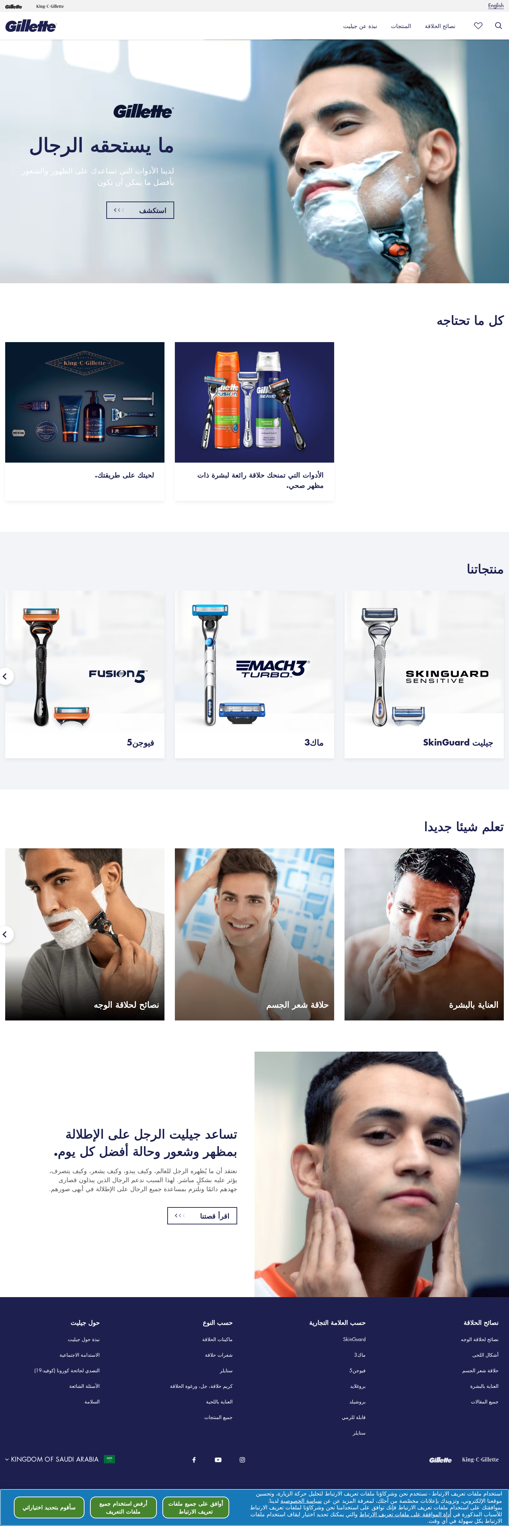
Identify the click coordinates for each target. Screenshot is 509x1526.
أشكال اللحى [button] (485, 1354)
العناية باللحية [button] (219, 1401)
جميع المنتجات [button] (218, 1416)
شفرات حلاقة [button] (219, 1354)
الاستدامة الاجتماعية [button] (80, 1354)
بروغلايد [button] (358, 1385)
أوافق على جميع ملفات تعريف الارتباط (195, 1507)
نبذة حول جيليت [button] (84, 1339)
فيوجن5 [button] (357, 1370)
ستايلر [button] (226, 1370)
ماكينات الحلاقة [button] (217, 1339)
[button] (14, 6)
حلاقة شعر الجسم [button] (480, 1370)
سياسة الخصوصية (301, 1501)
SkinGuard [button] (354, 1339)
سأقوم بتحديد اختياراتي (49, 1507)
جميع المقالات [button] (485, 1401)
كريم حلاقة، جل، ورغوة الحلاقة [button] (201, 1385)
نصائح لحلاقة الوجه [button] (480, 1339)
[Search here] (498, 25)
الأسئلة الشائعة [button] (84, 1385)
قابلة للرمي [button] (354, 1416)
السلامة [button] (92, 1401)
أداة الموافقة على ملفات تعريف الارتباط (405, 1514)
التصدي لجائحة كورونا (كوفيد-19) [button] (67, 1370)
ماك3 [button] (360, 1354)
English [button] (496, 5)
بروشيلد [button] (357, 1401)
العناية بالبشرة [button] (484, 1385)
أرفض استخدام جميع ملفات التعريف (123, 1507)
